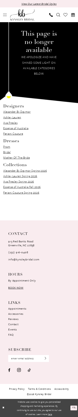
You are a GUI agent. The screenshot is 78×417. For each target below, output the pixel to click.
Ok (74, 408)
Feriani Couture (13, 133)
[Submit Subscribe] (44, 358)
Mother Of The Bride (16, 157)
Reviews (13, 319)
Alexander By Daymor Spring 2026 (25, 170)
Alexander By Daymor (17, 111)
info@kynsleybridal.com (23, 259)
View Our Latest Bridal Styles (39, 4)
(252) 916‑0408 (18, 252)
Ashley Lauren (12, 117)
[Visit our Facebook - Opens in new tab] (9, 370)
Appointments (17, 308)
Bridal (7, 152)
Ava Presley (10, 123)
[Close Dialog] (3, 408)
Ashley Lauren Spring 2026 (20, 176)
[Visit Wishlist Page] (65, 15)
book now (15, 288)
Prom (6, 146)
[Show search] (58, 15)
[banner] (22, 14)
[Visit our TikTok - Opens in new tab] (29, 370)
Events (12, 329)
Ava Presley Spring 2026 (18, 181)
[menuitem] (5, 15)
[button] (5, 15)
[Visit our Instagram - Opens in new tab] (19, 370)
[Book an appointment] (72, 15)
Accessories (15, 314)
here (50, 414)
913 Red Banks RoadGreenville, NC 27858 (21, 243)
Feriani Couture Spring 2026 (21, 192)
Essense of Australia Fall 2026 (22, 187)
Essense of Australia (15, 128)
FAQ (10, 335)
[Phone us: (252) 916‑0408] (51, 15)
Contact (13, 324)
